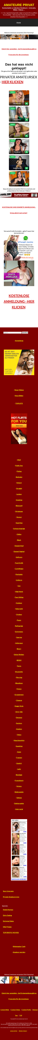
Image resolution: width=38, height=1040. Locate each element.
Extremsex (19, 632)
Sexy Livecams (8, 891)
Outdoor (19, 603)
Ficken (19, 689)
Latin (19, 769)
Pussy (19, 620)
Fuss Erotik (19, 563)
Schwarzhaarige (19, 528)
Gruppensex (19, 695)
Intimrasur (19, 643)
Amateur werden (19, 952)
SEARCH (25, 332)
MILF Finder (7, 927)
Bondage (19, 775)
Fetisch (19, 483)
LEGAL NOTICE (13, 1031)
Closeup (19, 700)
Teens (19, 666)
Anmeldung (19, 341)
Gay (19, 586)
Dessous (19, 717)
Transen (19, 758)
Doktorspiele (19, 803)
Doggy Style (19, 706)
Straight (19, 488)
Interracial (19, 809)
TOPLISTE (19, 403)
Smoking (19, 500)
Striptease (19, 511)
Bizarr (19, 649)
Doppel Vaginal (19, 551)
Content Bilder (5, 1010)
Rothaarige (19, 626)
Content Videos (15, 1010)
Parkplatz (19, 574)
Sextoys (19, 723)
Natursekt (19, 609)
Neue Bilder (19, 396)
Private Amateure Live (11, 897)
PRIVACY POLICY (23, 1031)
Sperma (19, 637)
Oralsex (19, 614)
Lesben (19, 494)
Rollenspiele (19, 792)
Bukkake (19, 477)
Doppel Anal (19, 546)
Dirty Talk (19, 712)
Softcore (19, 557)
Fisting (19, 471)
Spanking (19, 746)
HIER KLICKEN (12, 82)
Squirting (19, 523)
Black (19, 540)
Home (19, 22)
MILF (19, 460)
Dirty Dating (7, 915)
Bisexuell (19, 506)
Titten (19, 735)
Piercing (19, 677)
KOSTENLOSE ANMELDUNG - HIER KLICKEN (19, 301)
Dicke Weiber (19, 654)
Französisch (19, 780)
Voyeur (19, 517)
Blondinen (19, 683)
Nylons (19, 786)
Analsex (19, 729)
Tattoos (19, 798)
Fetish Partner (8, 910)
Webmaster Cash (19, 946)
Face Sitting (19, 597)
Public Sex (19, 465)
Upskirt (19, 763)
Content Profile (26, 1010)
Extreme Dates (8, 921)
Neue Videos (19, 390)
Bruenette (19, 672)
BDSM (19, 660)
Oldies (19, 534)
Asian (19, 752)
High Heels (19, 591)
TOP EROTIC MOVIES (11, 932)
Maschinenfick (19, 740)
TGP (21, 1015)
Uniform (19, 580)
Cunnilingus (19, 569)
